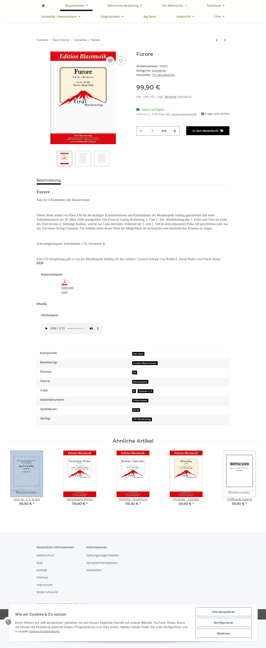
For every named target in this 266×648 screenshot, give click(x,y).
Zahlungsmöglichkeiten (102, 555)
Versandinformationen (102, 563)
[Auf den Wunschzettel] (121, 60)
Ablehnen (223, 633)
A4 (134, 372)
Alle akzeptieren (223, 612)
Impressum (44, 585)
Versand (171, 97)
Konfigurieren (223, 622)
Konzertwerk (140, 381)
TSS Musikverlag (142, 419)
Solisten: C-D (145, 391)
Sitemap (42, 577)
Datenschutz (45, 555)
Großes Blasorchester (144, 363)
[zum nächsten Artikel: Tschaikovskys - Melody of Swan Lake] (225, 40)
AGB (39, 563)
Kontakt (42, 570)
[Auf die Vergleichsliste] (110, 60)
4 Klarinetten (140, 400)
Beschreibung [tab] (49, 180)
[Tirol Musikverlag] (43, 5)
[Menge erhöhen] (174, 130)
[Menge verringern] (141, 130)
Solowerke (159, 70)
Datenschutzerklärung (44, 631)
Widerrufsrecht (47, 592)
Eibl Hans (138, 353)
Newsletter (94, 570)
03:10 (136, 409)
